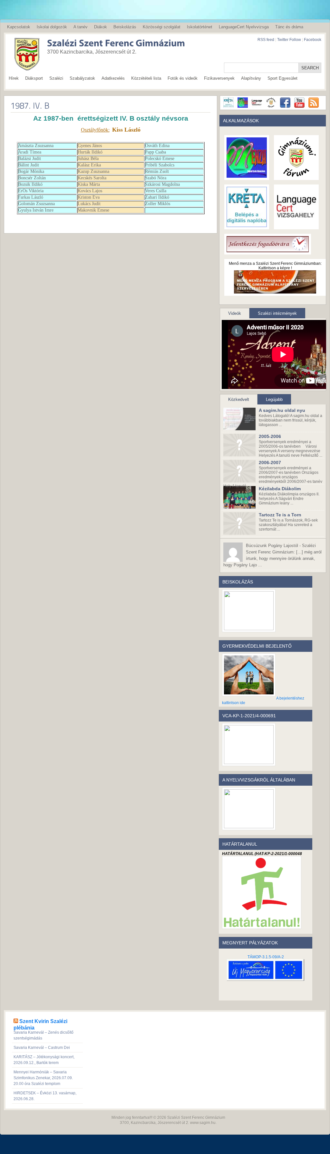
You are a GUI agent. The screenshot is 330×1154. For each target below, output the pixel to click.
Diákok (100, 27)
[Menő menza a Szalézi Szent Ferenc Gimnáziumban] (275, 291)
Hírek (14, 78)
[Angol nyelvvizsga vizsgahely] (296, 225)
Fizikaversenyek (219, 78)
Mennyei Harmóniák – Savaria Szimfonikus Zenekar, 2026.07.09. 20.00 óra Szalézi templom (43, 1078)
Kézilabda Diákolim (280, 488)
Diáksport (34, 78)
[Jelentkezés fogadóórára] (268, 250)
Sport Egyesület (282, 78)
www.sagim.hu (203, 1122)
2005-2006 (270, 436)
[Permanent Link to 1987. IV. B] (30, 105)
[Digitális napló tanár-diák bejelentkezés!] (247, 225)
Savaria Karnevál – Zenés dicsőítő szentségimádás (43, 1035)
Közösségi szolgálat (161, 27)
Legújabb (274, 399)
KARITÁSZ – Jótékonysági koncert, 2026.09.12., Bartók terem (44, 1060)
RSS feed (265, 39)
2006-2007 (270, 462)
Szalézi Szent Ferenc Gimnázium (196, 1117)
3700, (125, 1122)
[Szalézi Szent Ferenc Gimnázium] (107, 44)
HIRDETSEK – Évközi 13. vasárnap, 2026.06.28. (45, 1096)
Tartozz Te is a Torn (280, 514)
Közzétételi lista (146, 78)
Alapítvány (251, 78)
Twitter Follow (289, 39)
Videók (234, 313)
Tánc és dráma (289, 27)
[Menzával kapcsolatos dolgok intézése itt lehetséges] (247, 175)
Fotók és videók (183, 78)
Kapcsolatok (18, 27)
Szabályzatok (82, 78)
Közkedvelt (238, 399)
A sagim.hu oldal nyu (282, 410)
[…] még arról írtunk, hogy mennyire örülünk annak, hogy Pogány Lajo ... (272, 555)
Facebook (312, 39)
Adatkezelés (113, 78)
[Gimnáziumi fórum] (296, 175)
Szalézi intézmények (277, 313)
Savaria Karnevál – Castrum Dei (42, 1047)
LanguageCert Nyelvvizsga (244, 27)
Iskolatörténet (199, 27)
